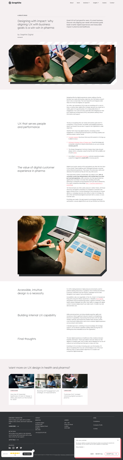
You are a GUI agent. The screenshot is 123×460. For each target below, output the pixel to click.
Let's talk (12, 440)
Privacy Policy (57, 454)
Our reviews (27, 454)
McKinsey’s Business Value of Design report (80, 142)
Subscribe (12, 426)
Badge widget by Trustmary (17, 458)
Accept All (110, 454)
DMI (75, 152)
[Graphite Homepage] (15, 2)
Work (78, 3)
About (71, 3)
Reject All (99, 454)
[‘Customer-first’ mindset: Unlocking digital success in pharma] (75, 389)
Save (92, 454)
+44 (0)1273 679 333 (40, 432)
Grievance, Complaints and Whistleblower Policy (71, 454)
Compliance (96, 421)
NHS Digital (99, 299)
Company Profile (97, 425)
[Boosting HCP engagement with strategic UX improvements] (48, 389)
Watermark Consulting (82, 156)
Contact (112, 3)
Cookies (95, 428)
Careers (104, 3)
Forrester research (74, 137)
